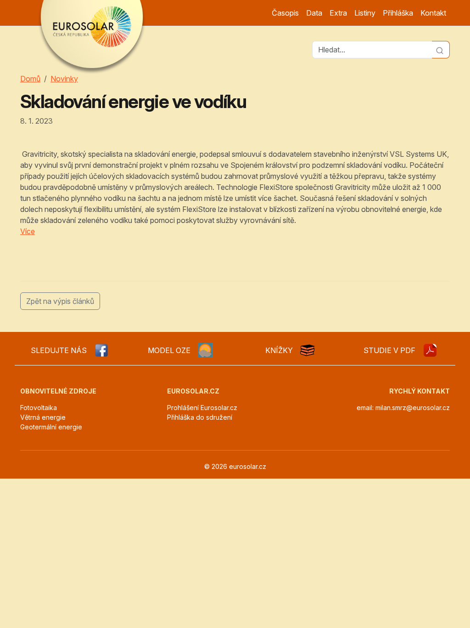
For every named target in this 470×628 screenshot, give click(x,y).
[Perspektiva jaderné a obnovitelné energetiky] (430, 350)
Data (314, 12)
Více (27, 231)
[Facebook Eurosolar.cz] (101, 350)
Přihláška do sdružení (199, 417)
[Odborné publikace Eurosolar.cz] (307, 350)
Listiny (364, 12)
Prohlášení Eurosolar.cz (202, 407)
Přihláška (398, 12)
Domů (30, 78)
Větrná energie (43, 417)
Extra (338, 12)
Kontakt (433, 12)
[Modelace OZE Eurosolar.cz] (205, 350)
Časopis (285, 12)
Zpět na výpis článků (60, 301)
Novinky (64, 78)
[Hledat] (441, 49)
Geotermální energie (51, 427)
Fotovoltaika (38, 407)
